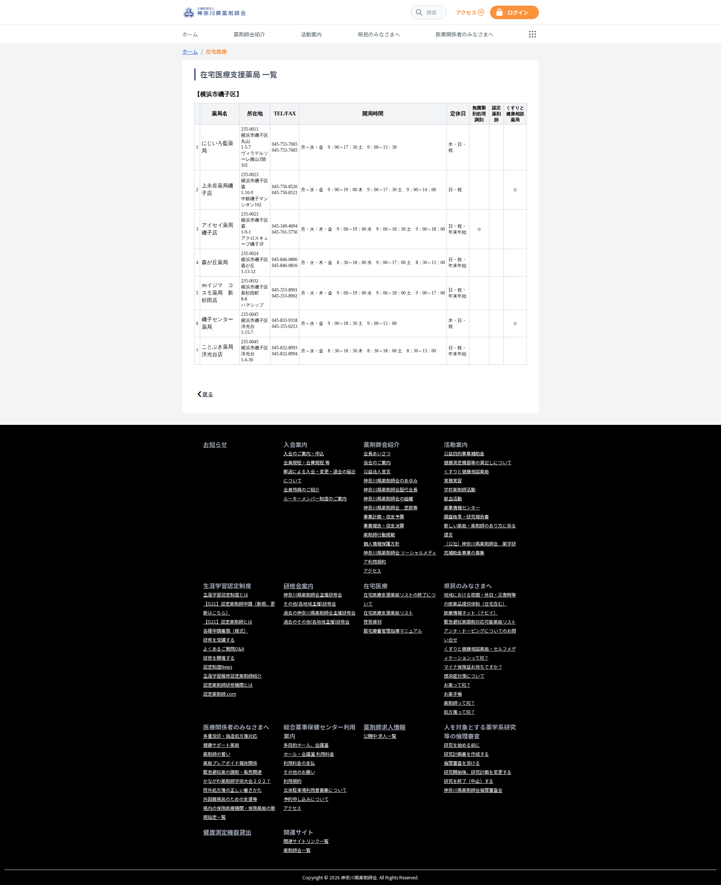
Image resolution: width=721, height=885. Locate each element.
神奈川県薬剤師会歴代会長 (391, 489)
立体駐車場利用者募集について (315, 790)
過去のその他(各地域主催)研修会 (317, 621)
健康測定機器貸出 (227, 832)
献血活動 (453, 498)
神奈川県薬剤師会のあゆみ (391, 480)
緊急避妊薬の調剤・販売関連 (232, 772)
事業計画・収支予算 (384, 516)
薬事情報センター (462, 507)
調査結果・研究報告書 (466, 516)
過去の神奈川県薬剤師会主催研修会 (320, 612)
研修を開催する (219, 657)
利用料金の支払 (299, 763)
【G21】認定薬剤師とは (227, 621)
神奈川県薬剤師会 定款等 (391, 507)
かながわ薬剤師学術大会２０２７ (237, 781)
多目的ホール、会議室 (306, 745)
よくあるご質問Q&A (223, 648)
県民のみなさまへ (379, 34)
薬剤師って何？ (459, 702)
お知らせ (215, 444)
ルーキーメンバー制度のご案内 (315, 498)
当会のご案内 (377, 462)
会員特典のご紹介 (302, 489)
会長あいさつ (377, 453)
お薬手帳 (453, 693)
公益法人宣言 (377, 471)
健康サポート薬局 (221, 745)
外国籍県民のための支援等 (230, 799)
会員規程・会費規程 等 (307, 462)
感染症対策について (464, 675)
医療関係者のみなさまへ (464, 34)
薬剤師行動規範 (379, 534)
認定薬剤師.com (219, 693)
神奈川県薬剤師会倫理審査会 (473, 790)
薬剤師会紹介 (249, 34)
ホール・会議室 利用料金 (309, 754)
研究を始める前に (462, 745)
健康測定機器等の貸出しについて (477, 462)
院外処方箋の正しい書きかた (232, 790)
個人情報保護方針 (382, 543)
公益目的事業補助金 (464, 453)
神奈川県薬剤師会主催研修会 (313, 594)
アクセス (372, 570)
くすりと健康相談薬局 (466, 471)
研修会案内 (299, 585)
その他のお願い (299, 772)
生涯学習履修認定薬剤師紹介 (232, 675)
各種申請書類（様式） (225, 630)
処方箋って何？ (459, 711)
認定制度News (217, 666)
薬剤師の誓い (216, 754)
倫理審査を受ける (462, 763)
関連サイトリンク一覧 (306, 841)
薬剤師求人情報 (385, 726)
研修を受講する (219, 639)
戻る (207, 394)
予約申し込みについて (306, 799)
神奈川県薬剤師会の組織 (388, 498)
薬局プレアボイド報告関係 (230, 763)
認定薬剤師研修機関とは (228, 684)
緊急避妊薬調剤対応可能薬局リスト (480, 621)
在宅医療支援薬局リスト (388, 612)
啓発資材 (373, 621)
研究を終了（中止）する (468, 781)
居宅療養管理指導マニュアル (393, 630)
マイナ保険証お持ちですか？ (473, 666)
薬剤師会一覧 (297, 850)
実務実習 (453, 480)
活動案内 (311, 34)
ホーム (190, 34)
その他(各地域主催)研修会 (310, 603)
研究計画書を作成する (466, 754)
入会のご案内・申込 (304, 453)
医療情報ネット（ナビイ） (471, 612)
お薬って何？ (457, 684)
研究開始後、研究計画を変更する (477, 772)
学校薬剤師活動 (459, 489)
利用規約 (293, 781)
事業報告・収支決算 (384, 525)
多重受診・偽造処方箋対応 (230, 735)
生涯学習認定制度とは (225, 594)
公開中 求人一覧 (380, 735)
